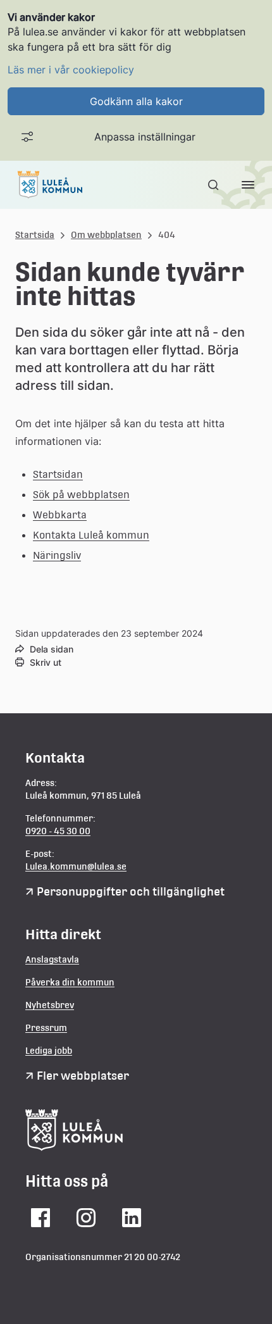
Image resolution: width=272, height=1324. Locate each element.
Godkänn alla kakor (136, 101)
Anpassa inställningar (144, 136)
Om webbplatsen (106, 235)
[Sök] (214, 184)
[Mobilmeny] (248, 184)
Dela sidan (51, 649)
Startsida (34, 235)
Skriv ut (45, 662)
